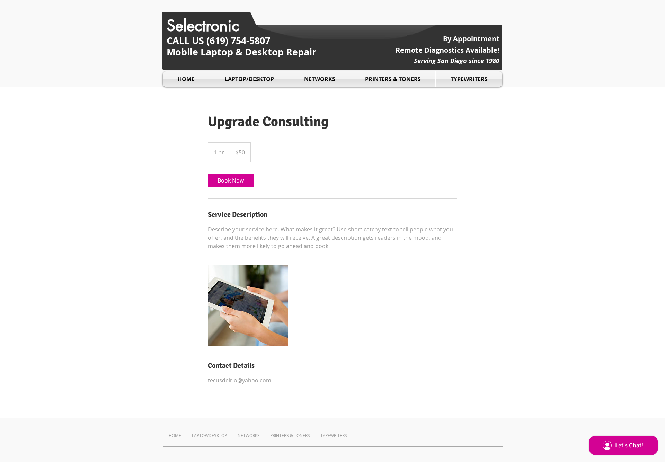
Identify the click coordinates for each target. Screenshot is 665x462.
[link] (231, 180)
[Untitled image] (248, 305)
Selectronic (203, 25)
